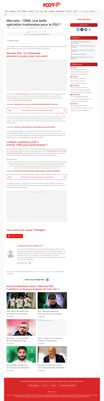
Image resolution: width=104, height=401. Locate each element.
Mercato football (37, 381)
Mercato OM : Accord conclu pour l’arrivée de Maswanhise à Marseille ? (51, 366)
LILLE (36, 11)
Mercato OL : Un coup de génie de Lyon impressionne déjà (17, 339)
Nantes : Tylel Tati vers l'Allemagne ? (79, 87)
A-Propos (44, 385)
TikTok (64, 381)
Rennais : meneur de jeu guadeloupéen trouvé (81, 98)
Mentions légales (33, 385)
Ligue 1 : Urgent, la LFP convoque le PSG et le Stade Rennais (50, 339)
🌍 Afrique (74, 103)
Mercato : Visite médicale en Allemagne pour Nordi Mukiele (35, 127)
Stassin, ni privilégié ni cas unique (78, 83)
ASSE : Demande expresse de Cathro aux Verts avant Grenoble (50, 312)
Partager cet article (16, 236)
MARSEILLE (13, 11)
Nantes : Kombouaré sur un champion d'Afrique (81, 108)
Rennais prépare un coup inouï (78, 80)
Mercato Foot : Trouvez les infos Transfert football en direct (83, 46)
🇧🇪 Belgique (74, 76)
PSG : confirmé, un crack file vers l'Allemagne (81, 92)
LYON (19, 11)
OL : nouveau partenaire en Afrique (79, 105)
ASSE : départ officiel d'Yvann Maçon (79, 101)
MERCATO (69, 11)
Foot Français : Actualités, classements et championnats (81, 42)
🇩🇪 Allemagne (75, 85)
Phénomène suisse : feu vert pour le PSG (80, 71)
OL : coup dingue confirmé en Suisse (79, 69)
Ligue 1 (75, 11)
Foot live (30, 381)
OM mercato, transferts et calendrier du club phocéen (82, 57)
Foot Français (85, 11)
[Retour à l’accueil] (52, 5)
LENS (41, 11)
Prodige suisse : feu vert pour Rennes (79, 74)
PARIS (6, 11)
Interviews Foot (46, 381)
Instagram (59, 381)
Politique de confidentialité (67, 385)
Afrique (92, 11)
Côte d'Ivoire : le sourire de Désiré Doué (80, 110)
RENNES (24, 11)
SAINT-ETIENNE (60, 11)
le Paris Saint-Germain (23, 94)
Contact (53, 385)
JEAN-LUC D (38, 246)
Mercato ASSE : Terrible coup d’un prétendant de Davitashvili (18, 366)
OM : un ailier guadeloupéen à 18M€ (79, 96)
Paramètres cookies (78, 381)
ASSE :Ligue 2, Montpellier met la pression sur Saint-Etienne (17, 312)
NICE (45, 11)
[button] (5, 14)
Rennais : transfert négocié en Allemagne (80, 89)
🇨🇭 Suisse (73, 67)
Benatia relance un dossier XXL (78, 78)
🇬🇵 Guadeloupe (75, 94)
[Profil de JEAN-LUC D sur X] (30, 263)
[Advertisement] (36, 75)
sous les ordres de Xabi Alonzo (22, 100)
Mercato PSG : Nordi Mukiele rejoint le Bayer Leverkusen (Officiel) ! (37, 171)
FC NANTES (52, 11)
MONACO (31, 11)
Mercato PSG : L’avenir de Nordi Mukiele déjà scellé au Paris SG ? (36, 104)
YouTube (69, 381)
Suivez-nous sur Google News (35, 280)
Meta (54, 381)
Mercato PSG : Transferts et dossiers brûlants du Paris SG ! (83, 50)
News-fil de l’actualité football (79, 54)
